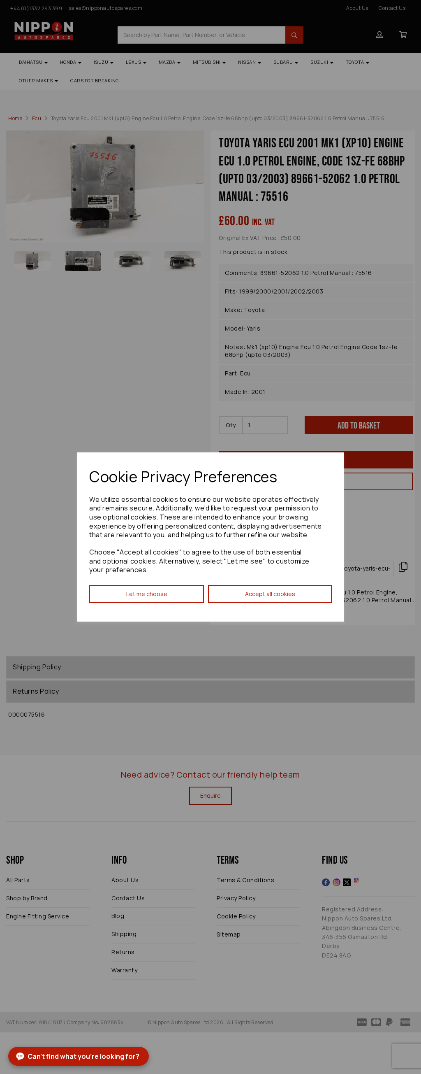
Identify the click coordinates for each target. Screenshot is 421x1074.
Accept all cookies (270, 594)
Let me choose (146, 594)
